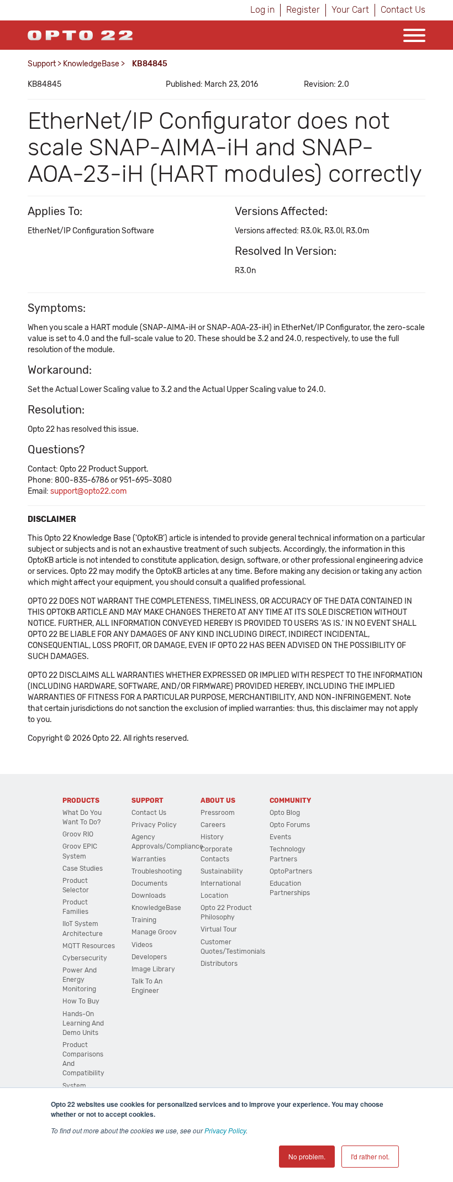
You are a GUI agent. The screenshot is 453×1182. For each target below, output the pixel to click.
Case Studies (82, 868)
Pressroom (218, 813)
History (212, 837)
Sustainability (222, 871)
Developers (149, 957)
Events (280, 837)
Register (303, 9)
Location (214, 895)
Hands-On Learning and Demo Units (83, 1023)
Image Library (153, 969)
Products (80, 800)
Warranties (148, 859)
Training (143, 920)
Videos (141, 945)
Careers (213, 825)
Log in (262, 9)
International (221, 883)
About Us (218, 800)
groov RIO (77, 834)
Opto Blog (285, 813)
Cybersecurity (84, 958)
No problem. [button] (306, 1156)
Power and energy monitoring (79, 979)
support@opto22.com (88, 491)
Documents (149, 883)
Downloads (148, 895)
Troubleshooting (156, 871)
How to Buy (80, 1001)
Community (290, 800)
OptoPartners (291, 871)
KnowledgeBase (91, 64)
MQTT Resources (88, 946)
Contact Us (403, 9)
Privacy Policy (225, 1130)
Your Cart (350, 9)
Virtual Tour (219, 929)
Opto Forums (290, 825)
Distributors (219, 963)
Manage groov (154, 932)
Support (42, 64)
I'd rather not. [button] (370, 1156)
